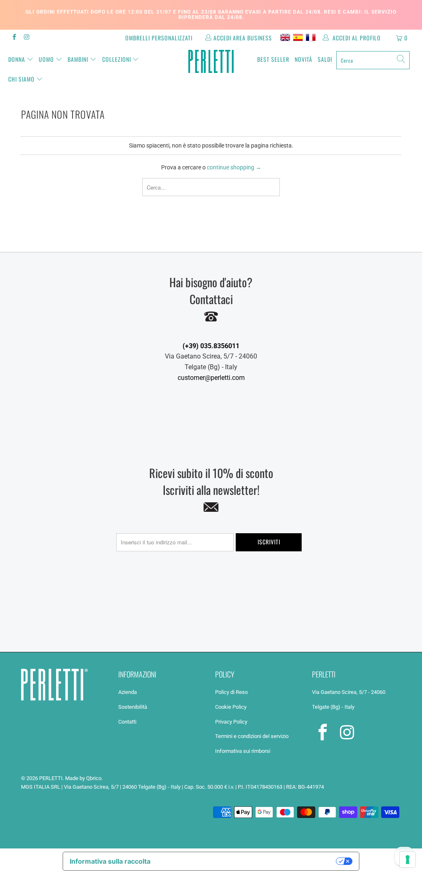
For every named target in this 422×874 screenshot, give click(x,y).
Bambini (78, 59)
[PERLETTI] (211, 61)
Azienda (127, 692)
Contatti (127, 722)
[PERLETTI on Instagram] (26, 38)
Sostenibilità (132, 707)
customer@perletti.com (211, 378)
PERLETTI (51, 778)
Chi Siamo (21, 79)
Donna (16, 59)
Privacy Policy (231, 722)
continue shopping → (234, 167)
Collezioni (116, 59)
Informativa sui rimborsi (242, 751)
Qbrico (93, 778)
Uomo (46, 59)
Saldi (325, 59)
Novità (303, 59)
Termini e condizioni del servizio (251, 736)
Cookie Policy (230, 707)
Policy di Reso (231, 692)
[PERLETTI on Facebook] (13, 38)
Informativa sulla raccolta (110, 861)
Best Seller (273, 59)
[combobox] (373, 60)
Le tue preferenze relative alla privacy (247, 861)
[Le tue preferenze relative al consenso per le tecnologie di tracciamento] (407, 859)
